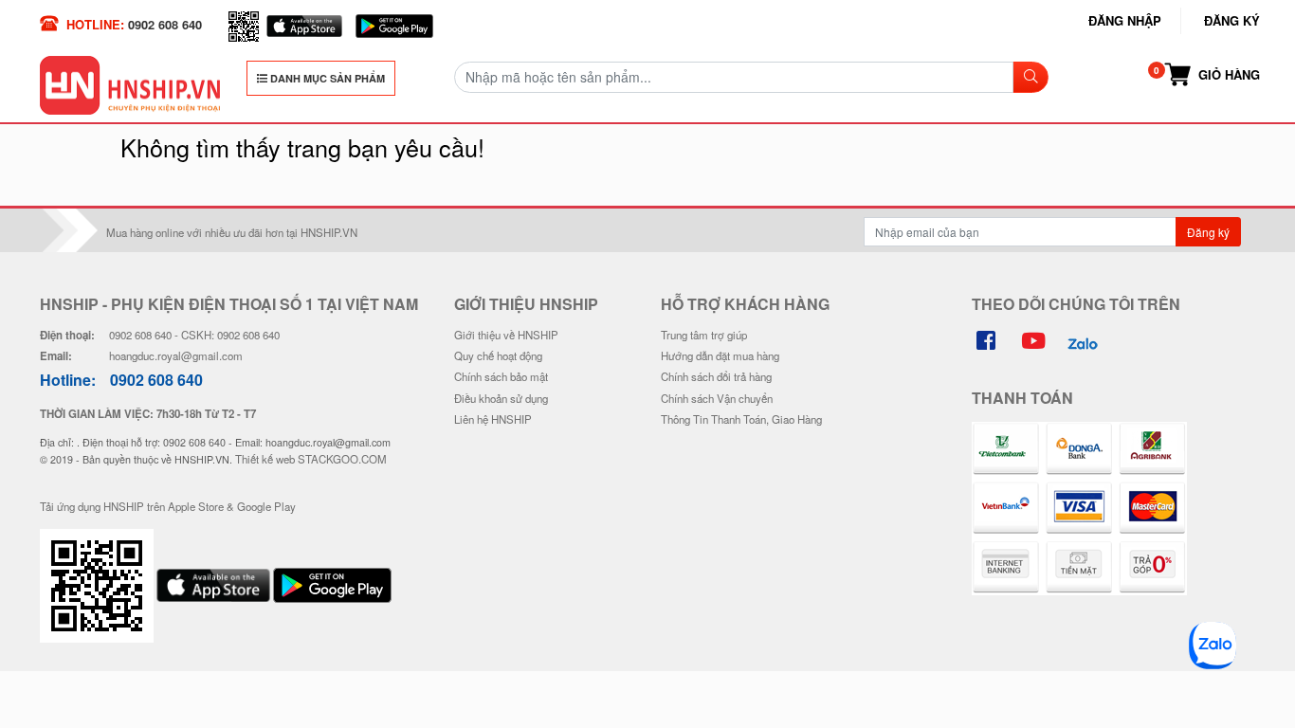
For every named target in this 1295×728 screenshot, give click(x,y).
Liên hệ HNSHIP (493, 419)
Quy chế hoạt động (498, 355)
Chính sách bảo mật (501, 376)
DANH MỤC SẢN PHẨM (326, 78)
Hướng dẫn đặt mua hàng (720, 355)
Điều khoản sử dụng (501, 398)
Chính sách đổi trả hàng (716, 376)
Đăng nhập (1124, 20)
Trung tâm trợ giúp (704, 334)
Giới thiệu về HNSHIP (506, 334)
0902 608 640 (165, 24)
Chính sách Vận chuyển (717, 398)
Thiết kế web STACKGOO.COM (311, 458)
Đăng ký (1232, 20)
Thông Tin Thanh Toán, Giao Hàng (741, 419)
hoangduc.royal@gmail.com (176, 355)
